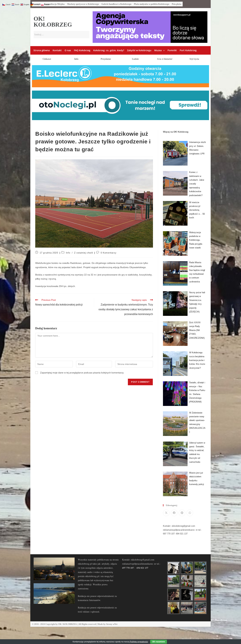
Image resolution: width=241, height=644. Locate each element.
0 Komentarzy (108, 252)
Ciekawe (47, 59)
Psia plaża (176, 4)
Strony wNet (111, 624)
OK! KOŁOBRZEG (53, 21)
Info (76, 59)
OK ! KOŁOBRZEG (67, 624)
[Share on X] (166, 513)
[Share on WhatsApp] (190, 513)
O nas (68, 50)
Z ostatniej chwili (83, 252)
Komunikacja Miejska (54, 4)
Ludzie (135, 59)
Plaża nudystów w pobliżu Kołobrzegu (151, 4)
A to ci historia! (164, 59)
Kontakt (57, 50)
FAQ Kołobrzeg (82, 50)
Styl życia (194, 59)
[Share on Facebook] (174, 513)
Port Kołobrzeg (188, 50)
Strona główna (41, 50)
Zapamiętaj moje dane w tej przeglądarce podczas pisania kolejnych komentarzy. (82, 372)
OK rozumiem (158, 642)
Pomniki (172, 50)
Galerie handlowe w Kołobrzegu (116, 4)
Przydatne (106, 59)
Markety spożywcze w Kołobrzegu (83, 4)
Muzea (158, 50)
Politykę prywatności (139, 642)
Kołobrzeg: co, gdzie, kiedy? (108, 50)
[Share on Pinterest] (182, 513)
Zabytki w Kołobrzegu (139, 50)
